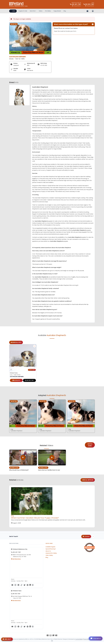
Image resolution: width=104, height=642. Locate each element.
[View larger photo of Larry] (34, 346)
